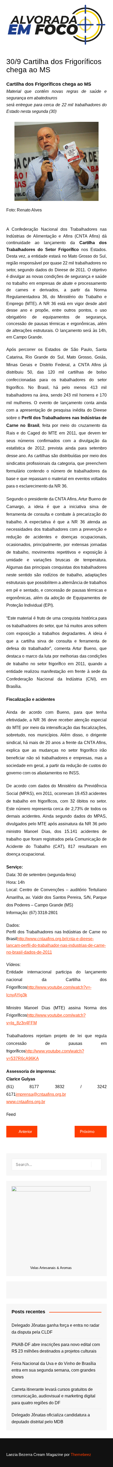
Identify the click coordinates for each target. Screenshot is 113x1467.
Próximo (87, 1131)
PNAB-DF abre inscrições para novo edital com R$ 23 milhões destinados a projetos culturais (56, 1348)
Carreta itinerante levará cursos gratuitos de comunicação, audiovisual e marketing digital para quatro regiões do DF (53, 1396)
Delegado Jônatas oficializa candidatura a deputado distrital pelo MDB (51, 1418)
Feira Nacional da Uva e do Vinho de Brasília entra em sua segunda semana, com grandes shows (54, 1370)
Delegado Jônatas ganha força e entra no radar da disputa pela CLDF (55, 1328)
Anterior (25, 1131)
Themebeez (81, 1454)
